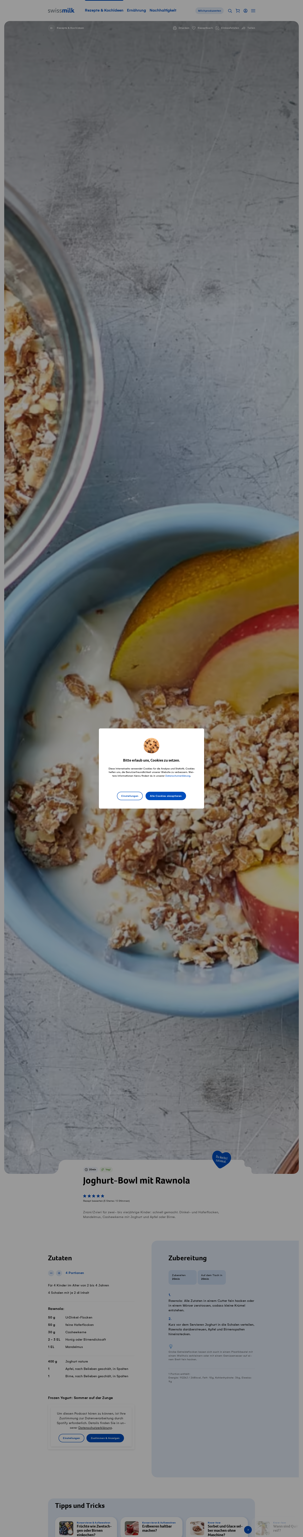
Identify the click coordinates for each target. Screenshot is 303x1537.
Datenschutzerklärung (177, 776)
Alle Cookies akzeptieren (166, 796)
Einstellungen (129, 796)
